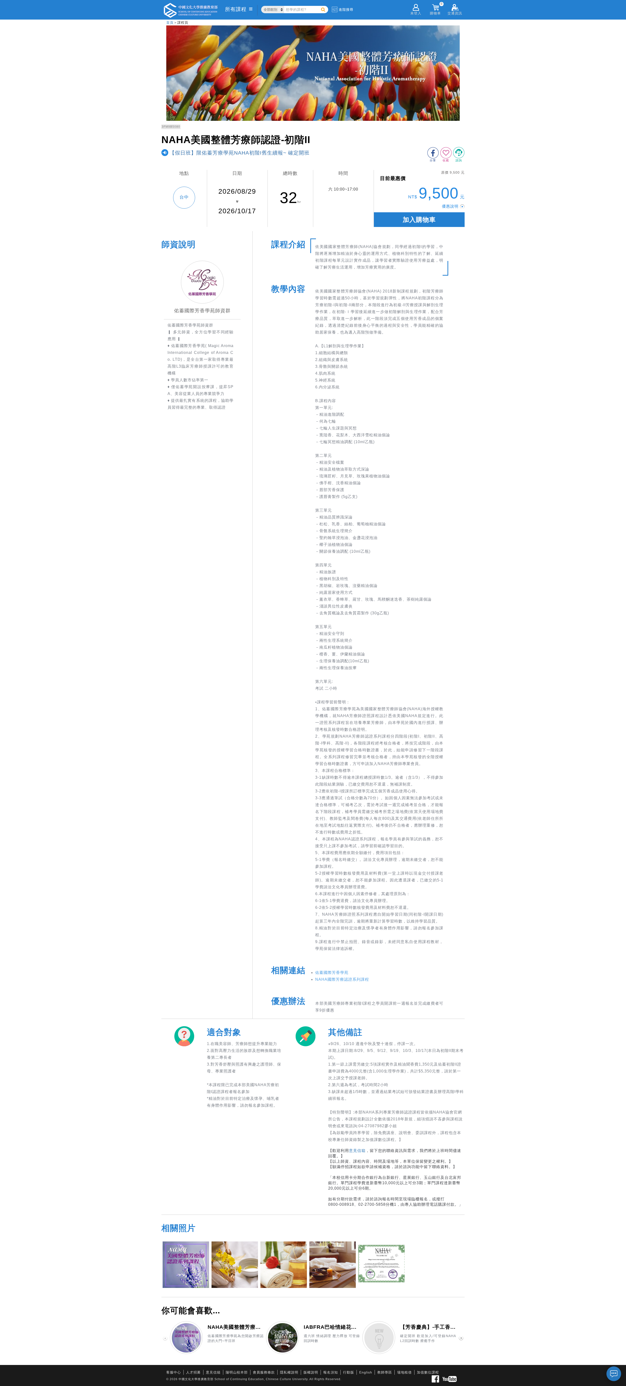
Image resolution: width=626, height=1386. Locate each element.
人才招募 (193, 1372)
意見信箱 (357, 1151)
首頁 (170, 22)
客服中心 (173, 1372)
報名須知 (330, 1372)
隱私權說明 (289, 1372)
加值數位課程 (428, 1372)
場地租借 (404, 1372)
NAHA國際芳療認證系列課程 (342, 979)
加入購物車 (419, 219)
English (365, 1372)
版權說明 (310, 1372)
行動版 (348, 1372)
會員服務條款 (264, 1372)
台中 (184, 197)
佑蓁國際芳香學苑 (331, 972)
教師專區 (384, 1372)
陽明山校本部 (237, 1372)
